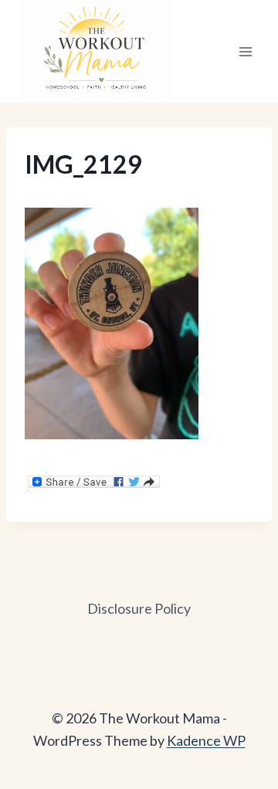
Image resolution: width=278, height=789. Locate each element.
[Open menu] (245, 51)
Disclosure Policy (139, 608)
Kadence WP (206, 740)
